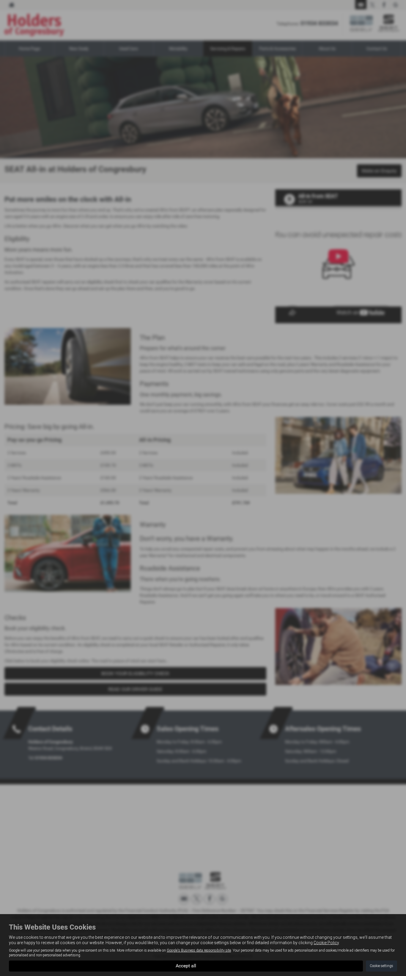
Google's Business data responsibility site (199, 950)
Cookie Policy (326, 942)
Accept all (186, 966)
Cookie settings (381, 966)
